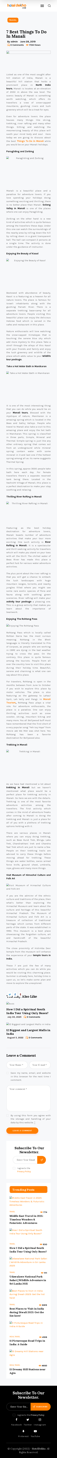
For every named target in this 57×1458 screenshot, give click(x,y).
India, (12, 1337)
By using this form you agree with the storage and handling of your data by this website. (31, 1119)
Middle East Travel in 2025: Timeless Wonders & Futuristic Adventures (26, 1219)
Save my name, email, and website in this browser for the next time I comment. (31, 1076)
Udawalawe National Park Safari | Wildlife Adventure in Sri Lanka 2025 (28, 1280)
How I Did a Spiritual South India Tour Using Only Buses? (27, 1011)
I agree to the (24, 1170)
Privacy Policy (24, 1171)
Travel (13, 20)
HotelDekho (38, 1448)
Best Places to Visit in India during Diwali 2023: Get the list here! (27, 1312)
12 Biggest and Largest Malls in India (28, 1032)
